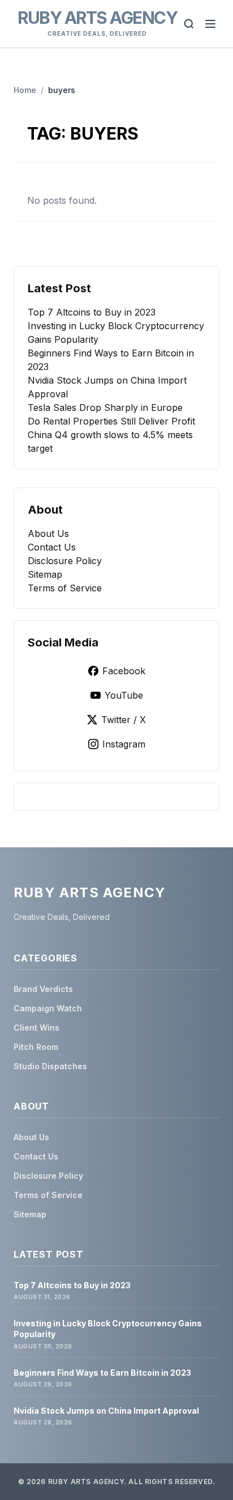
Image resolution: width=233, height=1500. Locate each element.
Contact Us (52, 547)
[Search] (189, 24)
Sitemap (45, 574)
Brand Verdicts (43, 989)
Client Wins (36, 1027)
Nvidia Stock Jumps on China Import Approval (106, 1410)
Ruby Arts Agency (97, 17)
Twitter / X (123, 719)
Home (25, 90)
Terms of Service (65, 588)
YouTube (124, 695)
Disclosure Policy (65, 560)
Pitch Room (36, 1047)
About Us (48, 533)
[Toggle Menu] (210, 24)
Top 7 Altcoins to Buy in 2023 (92, 312)
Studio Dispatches (50, 1066)
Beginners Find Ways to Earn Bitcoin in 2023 (102, 1372)
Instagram (123, 744)
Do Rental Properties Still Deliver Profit (111, 421)
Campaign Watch (48, 1008)
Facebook (123, 671)
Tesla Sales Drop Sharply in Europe (105, 407)
